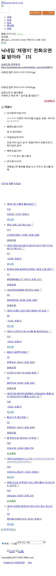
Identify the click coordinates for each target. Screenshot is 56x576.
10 (11, 529)
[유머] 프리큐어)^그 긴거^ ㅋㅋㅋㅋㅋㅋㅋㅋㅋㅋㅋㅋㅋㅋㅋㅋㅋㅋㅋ (30, 468)
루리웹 (10, 25)
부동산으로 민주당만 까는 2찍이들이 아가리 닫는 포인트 (31, 491)
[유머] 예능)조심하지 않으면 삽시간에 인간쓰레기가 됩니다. (30, 254)
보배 (9, 17)
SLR (9, 23)
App (30, 562)
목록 (11, 183)
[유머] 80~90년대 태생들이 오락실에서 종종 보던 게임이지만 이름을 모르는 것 (30, 402)
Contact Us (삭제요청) (14, 562)
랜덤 (9, 28)
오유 (9, 20)
